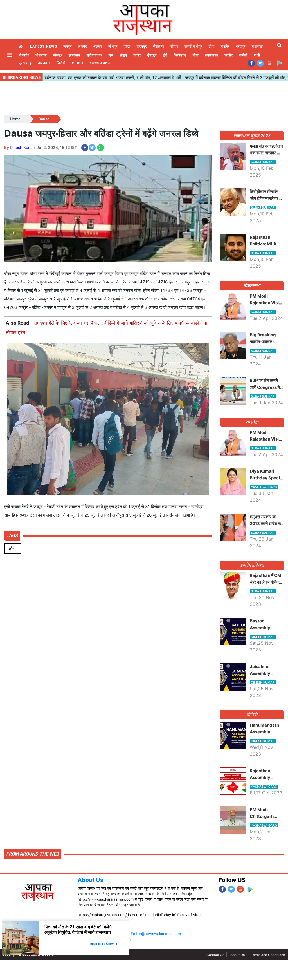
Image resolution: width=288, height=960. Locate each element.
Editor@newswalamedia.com (156, 933)
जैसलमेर (158, 46)
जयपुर (67, 46)
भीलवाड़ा (41, 55)
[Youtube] (269, 62)
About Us (90, 880)
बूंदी (165, 55)
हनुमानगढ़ (211, 55)
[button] (10, 55)
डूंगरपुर (152, 55)
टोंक (212, 46)
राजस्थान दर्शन (99, 63)
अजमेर (82, 46)
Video (77, 63)
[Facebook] (251, 62)
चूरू (111, 55)
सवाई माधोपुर (193, 46)
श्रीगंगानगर (94, 55)
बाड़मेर (225, 46)
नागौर (137, 55)
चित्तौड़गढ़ (180, 55)
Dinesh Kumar (22, 147)
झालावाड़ (74, 55)
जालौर (228, 55)
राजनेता (252, 422)
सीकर (174, 46)
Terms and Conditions (268, 955)
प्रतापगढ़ (25, 63)
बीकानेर (24, 55)
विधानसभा (252, 285)
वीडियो (252, 715)
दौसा (196, 55)
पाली (257, 55)
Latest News (43, 46)
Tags (12, 535)
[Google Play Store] (279, 62)
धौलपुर (57, 55)
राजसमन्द (44, 63)
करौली (243, 55)
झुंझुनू (123, 55)
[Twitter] (260, 62)
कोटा (127, 46)
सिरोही (61, 63)
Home (21, 47)
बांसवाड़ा (257, 46)
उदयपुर (142, 46)
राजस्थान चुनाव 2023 (252, 136)
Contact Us (215, 955)
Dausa (44, 119)
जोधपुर (113, 46)
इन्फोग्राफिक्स (252, 565)
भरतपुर (241, 46)
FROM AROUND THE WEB (32, 854)
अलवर (97, 46)
